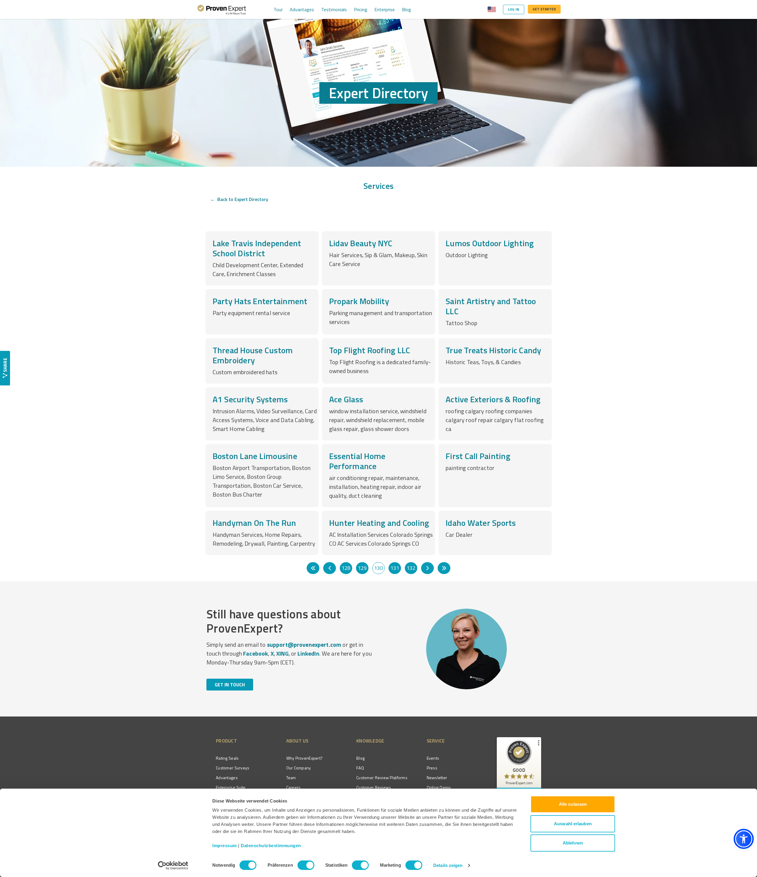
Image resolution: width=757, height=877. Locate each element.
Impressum (224, 845)
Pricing (360, 9)
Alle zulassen (573, 804)
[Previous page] (329, 568)
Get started (544, 9)
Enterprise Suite (230, 787)
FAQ (360, 768)
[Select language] (492, 9)
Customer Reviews (373, 787)
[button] (743, 838)
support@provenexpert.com (304, 644)
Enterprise (384, 9)
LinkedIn (308, 653)
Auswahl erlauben (573, 823)
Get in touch (230, 684)
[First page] (313, 568)
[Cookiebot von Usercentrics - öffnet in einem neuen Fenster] (173, 865)
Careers (293, 787)
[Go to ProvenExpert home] (222, 9)
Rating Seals (227, 758)
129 (362, 568)
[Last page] (444, 568)
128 (346, 568)
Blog (406, 9)
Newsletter (437, 777)
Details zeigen (447, 865)
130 (378, 568)
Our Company (298, 768)
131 (394, 568)
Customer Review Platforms (381, 777)
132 (411, 568)
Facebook (255, 653)
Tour (278, 9)
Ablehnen (573, 842)
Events (433, 758)
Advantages (302, 9)
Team (291, 777)
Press (432, 768)
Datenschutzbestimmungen (271, 845)
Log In (513, 9)
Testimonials (334, 9)
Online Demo (439, 787)
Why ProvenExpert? (304, 758)
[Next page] (427, 568)
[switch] (305, 865)
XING (282, 653)
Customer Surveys (232, 768)
